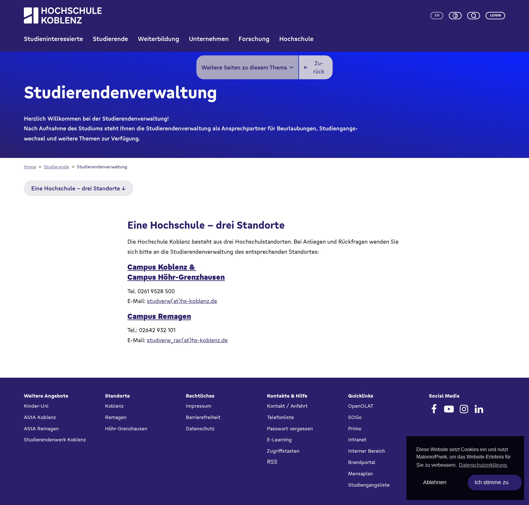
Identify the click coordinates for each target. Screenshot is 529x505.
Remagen (115, 417)
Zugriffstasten (283, 450)
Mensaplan (360, 473)
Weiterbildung (158, 39)
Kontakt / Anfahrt (287, 405)
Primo (354, 428)
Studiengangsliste (369, 484)
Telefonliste (280, 417)
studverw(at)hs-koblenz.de (182, 301)
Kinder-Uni (36, 405)
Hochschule (296, 39)
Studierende (110, 39)
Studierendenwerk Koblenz (55, 439)
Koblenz (114, 405)
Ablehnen (434, 482)
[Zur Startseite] (63, 15)
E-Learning (279, 439)
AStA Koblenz (40, 417)
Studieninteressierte (53, 39)
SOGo (355, 417)
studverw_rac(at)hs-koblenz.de (187, 340)
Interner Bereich (366, 450)
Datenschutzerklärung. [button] (483, 465)
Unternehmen (209, 39)
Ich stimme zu (491, 482)
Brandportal (361, 462)
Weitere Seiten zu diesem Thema (244, 67)
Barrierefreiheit (203, 417)
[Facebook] (434, 409)
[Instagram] (464, 409)
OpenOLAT (360, 405)
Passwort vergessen (290, 428)
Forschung (253, 39)
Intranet (357, 439)
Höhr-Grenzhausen (126, 428)
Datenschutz (200, 428)
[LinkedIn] (479, 409)
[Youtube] (449, 409)
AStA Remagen (41, 428)
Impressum (198, 405)
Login (495, 15)
